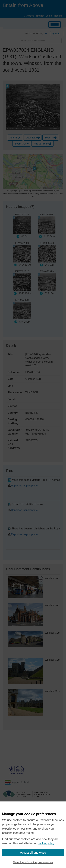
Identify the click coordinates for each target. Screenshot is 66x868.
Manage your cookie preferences (29, 814)
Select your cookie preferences (33, 862)
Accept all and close (33, 852)
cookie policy (46, 843)
